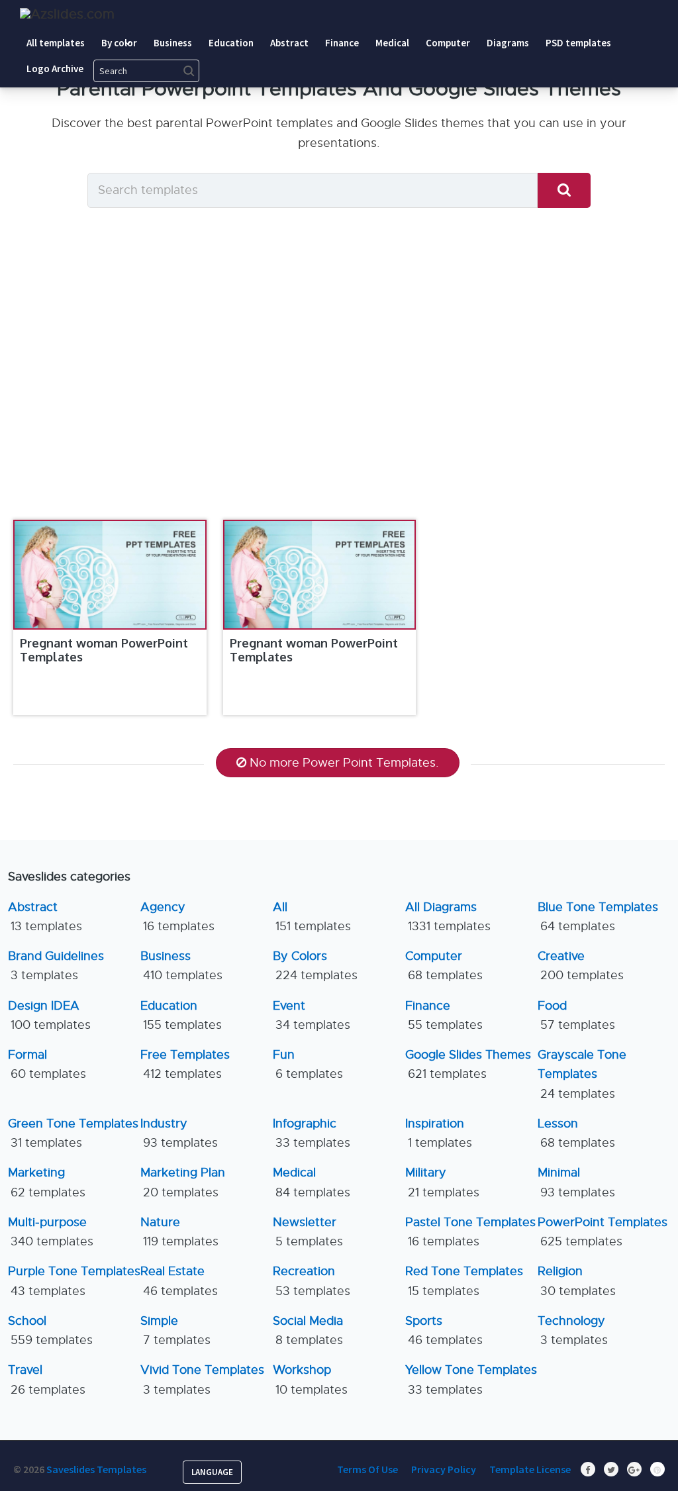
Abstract (45, 917)
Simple (175, 1330)
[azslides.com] (67, 14)
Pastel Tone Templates (470, 1232)
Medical (311, 1182)
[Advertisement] (339, 384)
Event (311, 1015)
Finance (444, 1015)
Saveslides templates (96, 1469)
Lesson (576, 1133)
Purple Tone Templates (74, 1281)
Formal (47, 1064)
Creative (581, 966)
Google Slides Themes (468, 1064)
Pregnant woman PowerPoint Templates (104, 650)
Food (576, 1015)
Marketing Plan (182, 1182)
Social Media (308, 1330)
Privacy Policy (443, 1469)
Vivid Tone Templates (202, 1379)
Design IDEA (49, 1015)
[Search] (564, 190)
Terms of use (367, 1469)
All (312, 917)
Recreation (311, 1281)
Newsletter (308, 1232)
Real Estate (179, 1281)
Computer (444, 966)
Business (181, 966)
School (50, 1330)
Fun (308, 1064)
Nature (179, 1232)
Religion (577, 1281)
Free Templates (185, 1064)
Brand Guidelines (56, 966)
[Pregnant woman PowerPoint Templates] (109, 575)
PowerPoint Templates (602, 1232)
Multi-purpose (50, 1232)
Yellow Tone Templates (471, 1379)
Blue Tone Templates (598, 917)
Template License (530, 1469)
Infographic (311, 1133)
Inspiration (438, 1133)
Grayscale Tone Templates (582, 1074)
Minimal (576, 1182)
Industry (179, 1133)
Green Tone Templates (73, 1133)
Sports (444, 1330)
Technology (573, 1330)
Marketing (46, 1182)
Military (442, 1182)
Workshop (310, 1379)
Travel (46, 1379)
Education (181, 1015)
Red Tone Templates (464, 1281)
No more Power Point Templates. (344, 762)
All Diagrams (448, 917)
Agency (177, 917)
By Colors (315, 966)
